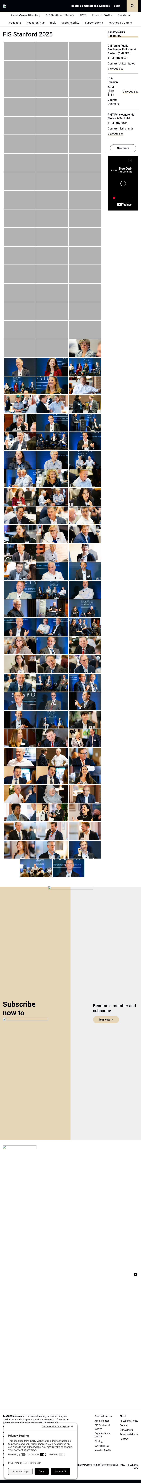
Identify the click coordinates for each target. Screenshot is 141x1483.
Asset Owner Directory (25, 15)
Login (117, 5)
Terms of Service (101, 1464)
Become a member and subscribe (90, 5)
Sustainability (70, 22)
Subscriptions (94, 22)
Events (122, 15)
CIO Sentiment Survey (60, 15)
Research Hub (36, 22)
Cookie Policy (118, 1464)
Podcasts (15, 22)
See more (123, 148)
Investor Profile (102, 15)
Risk (53, 22)
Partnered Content (120, 22)
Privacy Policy (83, 1464)
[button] (132, 6)
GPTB (82, 15)
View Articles (115, 68)
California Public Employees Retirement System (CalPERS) (122, 49)
